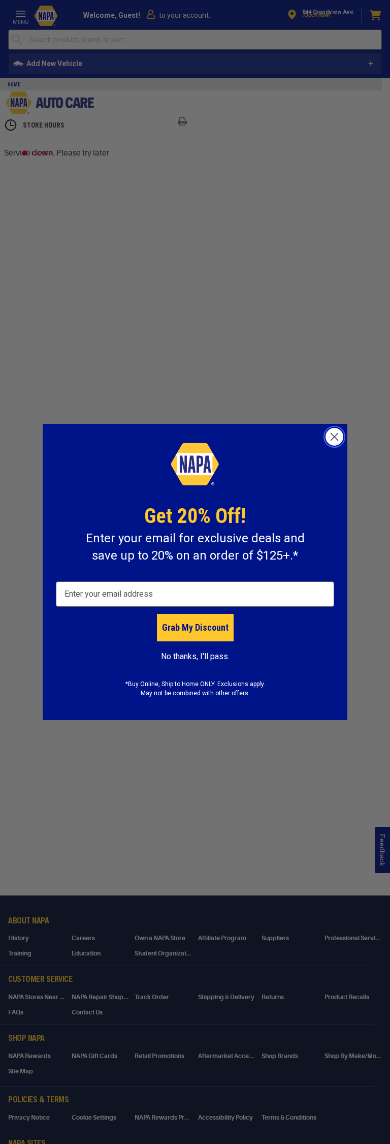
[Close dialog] (334, 437)
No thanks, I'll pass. (195, 656)
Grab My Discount (195, 627)
